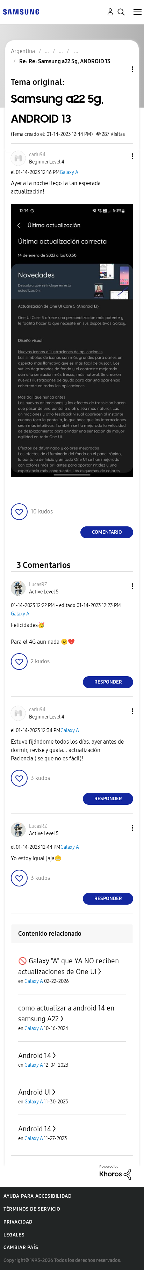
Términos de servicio (31, 1209)
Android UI (34, 1092)
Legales (13, 1235)
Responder (108, 682)
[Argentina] (21, 11)
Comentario (107, 532)
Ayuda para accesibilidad (37, 1196)
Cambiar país (20, 1247)
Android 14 (34, 1055)
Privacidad (18, 1222)
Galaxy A (69, 172)
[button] (121, 156)
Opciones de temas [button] (120, 69)
